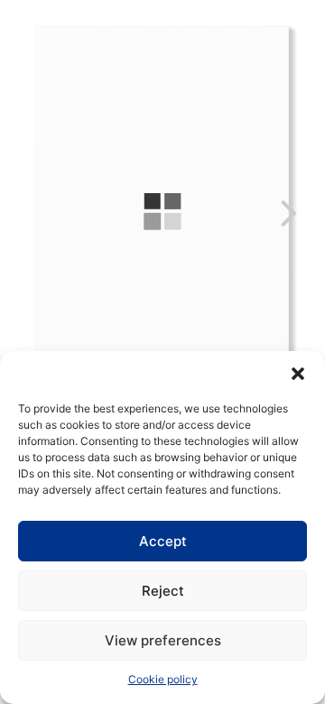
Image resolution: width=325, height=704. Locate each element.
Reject (163, 590)
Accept (163, 541)
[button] (298, 374)
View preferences (163, 640)
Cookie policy (163, 679)
